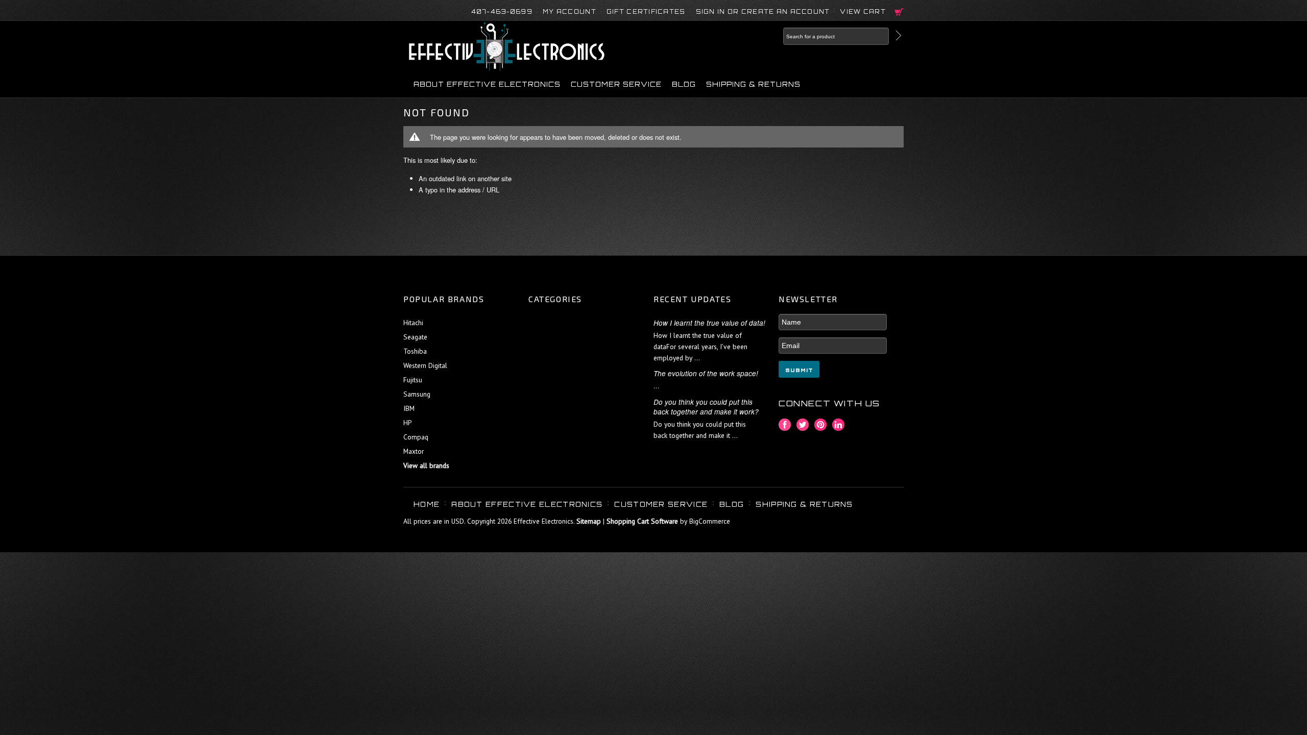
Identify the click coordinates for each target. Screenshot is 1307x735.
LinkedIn (838, 425)
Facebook (785, 425)
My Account (569, 11)
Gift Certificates (646, 11)
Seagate (415, 336)
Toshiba (415, 351)
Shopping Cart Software (642, 521)
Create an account (785, 11)
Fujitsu (412, 379)
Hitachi (413, 322)
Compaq (415, 437)
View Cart (863, 11)
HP (407, 422)
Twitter (802, 425)
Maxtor (413, 451)
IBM (409, 408)
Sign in (710, 11)
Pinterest (820, 425)
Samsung (416, 394)
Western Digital (425, 365)
